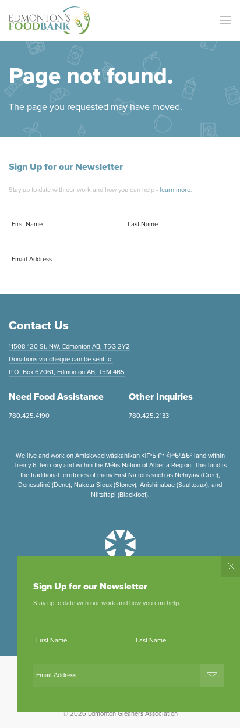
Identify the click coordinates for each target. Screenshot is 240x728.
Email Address (32, 259)
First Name (27, 224)
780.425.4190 (29, 416)
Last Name (143, 224)
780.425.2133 (149, 416)
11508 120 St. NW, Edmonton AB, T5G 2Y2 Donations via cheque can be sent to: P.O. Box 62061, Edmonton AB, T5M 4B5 (69, 360)
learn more (175, 190)
